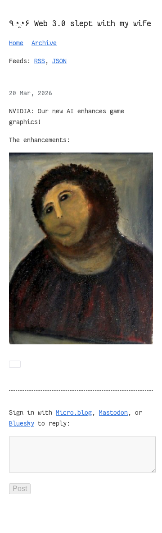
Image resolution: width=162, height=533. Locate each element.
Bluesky (21, 423)
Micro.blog (74, 412)
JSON (59, 61)
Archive (44, 42)
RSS (39, 61)
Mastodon (113, 412)
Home (16, 42)
